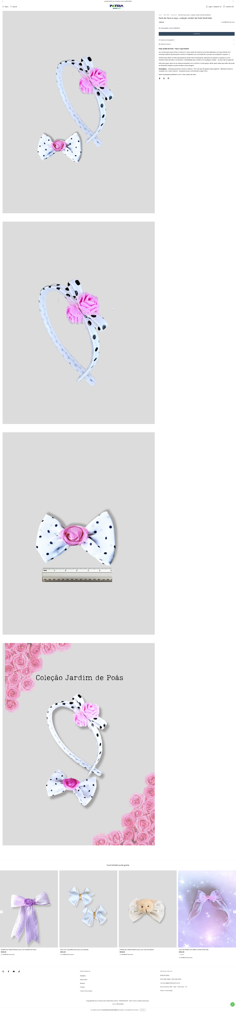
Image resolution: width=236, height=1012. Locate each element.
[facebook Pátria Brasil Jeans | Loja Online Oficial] (9, 971)
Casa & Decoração (86, 991)
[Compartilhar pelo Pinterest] (168, 78)
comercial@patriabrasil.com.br (170, 983)
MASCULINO (83, 980)
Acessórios (174, 15)
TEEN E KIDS (166, 15)
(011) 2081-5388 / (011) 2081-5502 (170, 979)
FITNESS (82, 987)
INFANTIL (82, 983)
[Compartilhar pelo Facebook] (160, 78)
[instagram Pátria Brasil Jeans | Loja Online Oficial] (3, 971)
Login (210, 7)
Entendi (142, 1009)
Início (160, 15)
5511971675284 (164, 975)
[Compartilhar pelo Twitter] (164, 78)
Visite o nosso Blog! (166, 990)
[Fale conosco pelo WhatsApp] (232, 1004)
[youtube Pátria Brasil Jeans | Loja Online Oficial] (14, 971)
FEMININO (83, 976)
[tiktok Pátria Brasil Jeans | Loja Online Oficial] (19, 971)
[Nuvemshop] (118, 1004)
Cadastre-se (217, 7)
